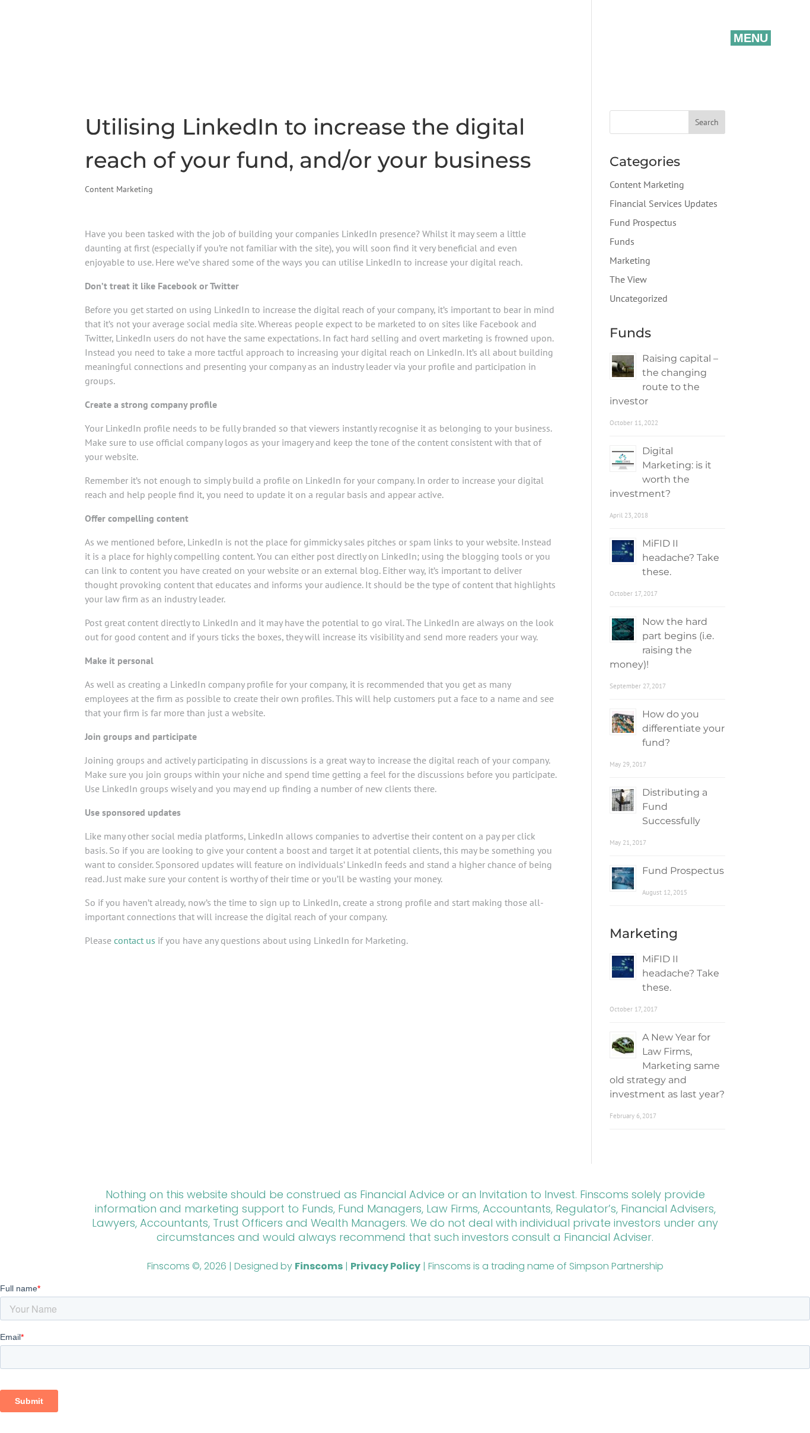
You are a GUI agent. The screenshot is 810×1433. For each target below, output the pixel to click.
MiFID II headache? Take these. (680, 557)
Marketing (630, 260)
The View (628, 279)
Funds (622, 241)
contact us (134, 940)
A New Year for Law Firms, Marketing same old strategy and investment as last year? (667, 1066)
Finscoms (319, 1266)
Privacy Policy (385, 1266)
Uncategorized (639, 298)
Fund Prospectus (643, 222)
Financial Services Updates (663, 203)
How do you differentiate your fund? (683, 728)
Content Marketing (119, 189)
